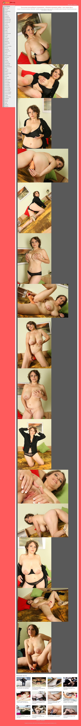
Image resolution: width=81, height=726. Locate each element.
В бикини (6, 28)
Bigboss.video (70, 4)
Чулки (6, 103)
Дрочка (6, 44)
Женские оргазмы (8, 46)
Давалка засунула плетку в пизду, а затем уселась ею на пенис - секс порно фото (69, 716)
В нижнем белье (8, 33)
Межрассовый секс (8, 66)
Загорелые (7, 49)
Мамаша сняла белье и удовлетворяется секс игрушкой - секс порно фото (23, 716)
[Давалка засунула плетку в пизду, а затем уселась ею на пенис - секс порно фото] (70, 710)
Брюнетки (6, 25)
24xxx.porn (38, 720)
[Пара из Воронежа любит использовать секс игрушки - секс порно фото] (39, 710)
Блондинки (7, 16)
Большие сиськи (8, 19)
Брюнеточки (7, 27)
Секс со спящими (8, 92)
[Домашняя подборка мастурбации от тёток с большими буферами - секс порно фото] (39, 695)
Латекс (6, 58)
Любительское (7, 63)
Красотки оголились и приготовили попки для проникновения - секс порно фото (54, 702)
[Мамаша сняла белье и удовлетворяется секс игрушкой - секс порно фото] (23, 710)
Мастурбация (7, 65)
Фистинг (6, 100)
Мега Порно (7, 8)
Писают (6, 74)
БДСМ (6, 12)
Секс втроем (7, 84)
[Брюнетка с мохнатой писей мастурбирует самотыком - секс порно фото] (70, 681)
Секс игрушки (7, 85)
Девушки (6, 39)
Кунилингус (7, 57)
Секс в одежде (7, 82)
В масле (6, 31)
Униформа (7, 98)
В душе (6, 30)
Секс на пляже (7, 87)
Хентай (6, 101)
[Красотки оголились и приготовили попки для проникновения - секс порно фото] (55, 695)
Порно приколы (8, 79)
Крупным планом (8, 55)
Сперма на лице (8, 96)
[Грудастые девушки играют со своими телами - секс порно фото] (23, 695)
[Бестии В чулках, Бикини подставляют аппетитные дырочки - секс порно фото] (39, 681)
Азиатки (6, 9)
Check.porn (43, 720)
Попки (6, 77)
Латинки (6, 60)
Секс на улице (7, 90)
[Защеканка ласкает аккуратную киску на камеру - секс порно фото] (70, 695)
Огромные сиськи (8, 73)
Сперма (6, 95)
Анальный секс (7, 11)
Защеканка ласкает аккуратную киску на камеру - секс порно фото (70, 702)
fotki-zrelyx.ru (30, 723)
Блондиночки (7, 17)
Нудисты (6, 71)
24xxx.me (75, 4)
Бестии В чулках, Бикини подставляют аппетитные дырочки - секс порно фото (38, 688)
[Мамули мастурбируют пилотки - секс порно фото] (55, 681)
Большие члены (8, 20)
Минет (6, 68)
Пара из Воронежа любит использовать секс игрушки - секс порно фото (38, 716)
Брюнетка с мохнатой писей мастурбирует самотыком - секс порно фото (69, 688)
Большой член (7, 22)
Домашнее (7, 41)
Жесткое (6, 47)
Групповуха (7, 38)
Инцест (6, 54)
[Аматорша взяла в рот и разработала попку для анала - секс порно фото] (23, 681)
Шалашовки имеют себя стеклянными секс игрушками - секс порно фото (54, 716)
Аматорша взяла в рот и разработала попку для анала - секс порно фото (23, 688)
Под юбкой (7, 76)
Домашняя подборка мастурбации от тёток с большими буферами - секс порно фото (38, 702)
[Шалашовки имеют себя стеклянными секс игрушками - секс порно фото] (55, 710)
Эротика (6, 104)
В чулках (6, 35)
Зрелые (6, 52)
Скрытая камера (8, 93)
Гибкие (6, 36)
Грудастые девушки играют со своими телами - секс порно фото (22, 702)
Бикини (6, 14)
